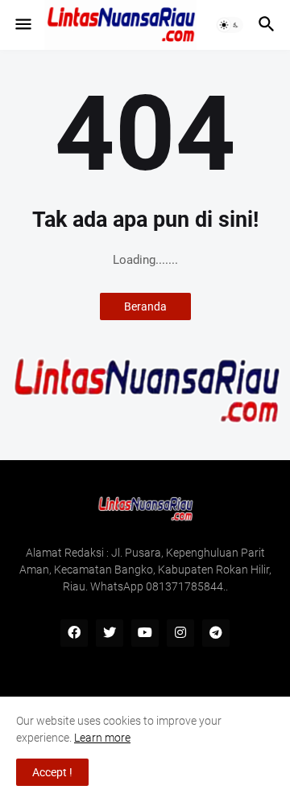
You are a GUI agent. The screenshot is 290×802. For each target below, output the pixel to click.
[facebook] (74, 633)
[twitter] (109, 633)
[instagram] (180, 633)
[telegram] (216, 633)
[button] (22, 25)
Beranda (145, 306)
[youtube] (145, 633)
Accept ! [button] (52, 772)
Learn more (102, 737)
